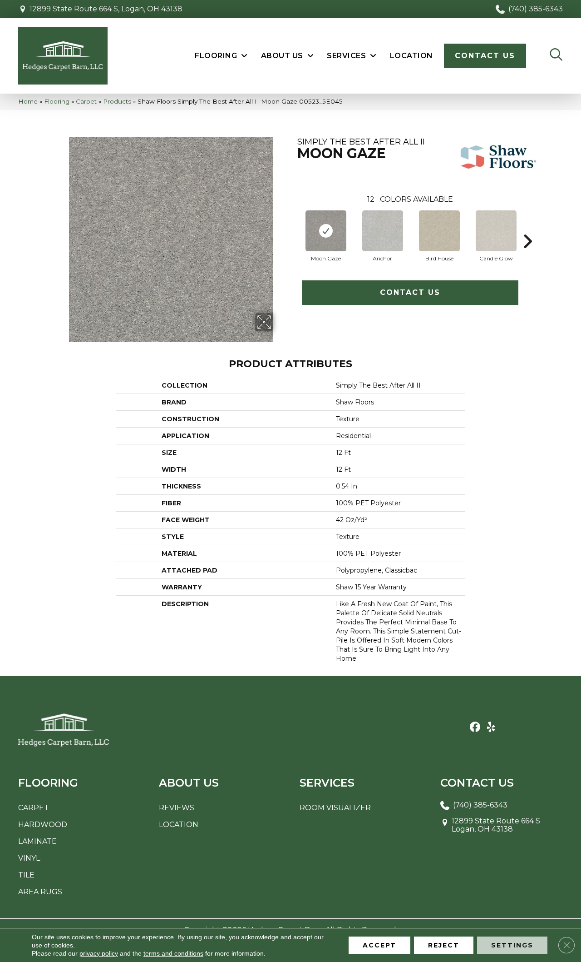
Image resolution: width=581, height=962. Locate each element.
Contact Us (410, 292)
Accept (379, 945)
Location (178, 824)
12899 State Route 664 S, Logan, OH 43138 (106, 9)
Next (527, 227)
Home (28, 101)
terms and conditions (173, 953)
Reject (443, 945)
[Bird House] (439, 231)
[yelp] (490, 727)
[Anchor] (382, 231)
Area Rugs (40, 891)
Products (117, 101)
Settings (512, 945)
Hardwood (42, 824)
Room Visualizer (335, 807)
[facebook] (475, 727)
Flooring (56, 101)
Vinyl (29, 858)
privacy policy (98, 953)
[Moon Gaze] (326, 231)
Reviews (176, 807)
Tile (26, 875)
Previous (293, 227)
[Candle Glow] (496, 231)
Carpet (86, 101)
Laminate (37, 841)
